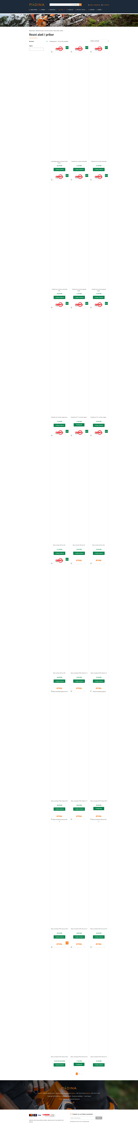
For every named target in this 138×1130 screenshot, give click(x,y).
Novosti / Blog (80, 9)
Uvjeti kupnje (87, 1096)
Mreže (99, 9)
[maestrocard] (35, 1115)
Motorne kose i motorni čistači (44, 30)
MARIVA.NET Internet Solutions (71, 1099)
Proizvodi (52, 9)
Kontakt (92, 9)
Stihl (61, 9)
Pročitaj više (79, 424)
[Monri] (48, 1115)
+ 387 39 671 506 (95, 1093)
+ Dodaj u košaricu (59, 169)
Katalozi (70, 9)
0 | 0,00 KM (106, 5)
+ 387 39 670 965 (80, 1093)
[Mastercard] (31, 1115)
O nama (42, 9)
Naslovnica (33, 9)
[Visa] (40, 1115)
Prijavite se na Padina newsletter (82, 1114)
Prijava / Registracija (95, 5)
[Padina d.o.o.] (37, 4)
